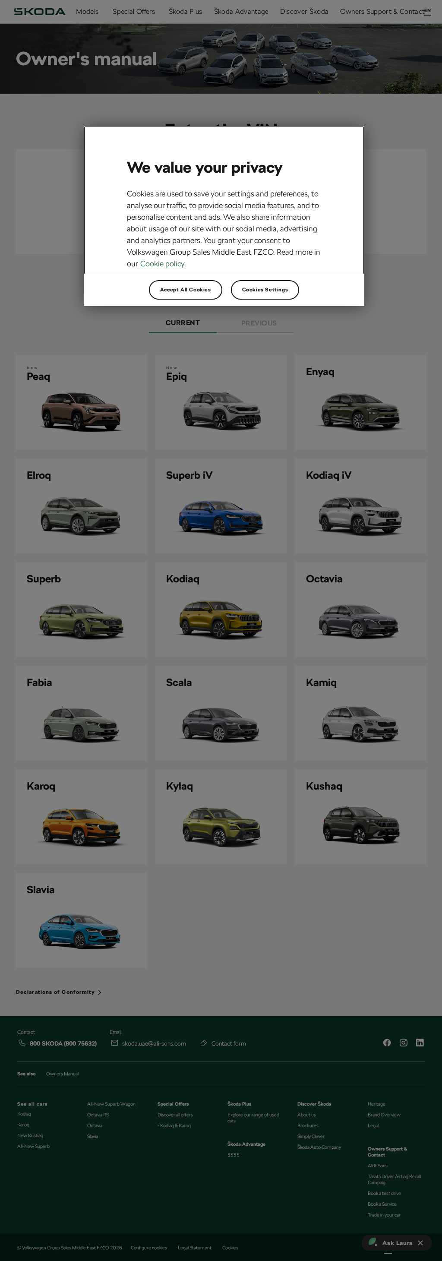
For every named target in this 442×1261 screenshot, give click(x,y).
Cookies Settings (265, 290)
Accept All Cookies (185, 290)
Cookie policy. (163, 263)
